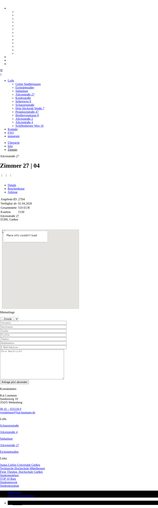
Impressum (14, 492)
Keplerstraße (23, 25)
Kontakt (13, 56)
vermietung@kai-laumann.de (17, 412)
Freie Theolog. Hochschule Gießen (21, 471)
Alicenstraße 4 (24, 50)
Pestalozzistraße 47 (27, 39)
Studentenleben (9, 475)
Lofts (11, 8)
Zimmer (12, 149)
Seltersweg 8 (23, 29)
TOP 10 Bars (8, 478)
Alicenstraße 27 (24, 22)
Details (12, 185)
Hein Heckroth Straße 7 (29, 36)
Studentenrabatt (9, 485)
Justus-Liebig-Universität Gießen (20, 465)
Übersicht (13, 142)
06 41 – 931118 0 (10, 409)
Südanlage (21, 18)
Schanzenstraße (24, 32)
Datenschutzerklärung (21, 495)
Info (10, 146)
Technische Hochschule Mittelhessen (22, 468)
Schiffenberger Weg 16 (29, 53)
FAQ (11, 60)
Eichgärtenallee (24, 15)
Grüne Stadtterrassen (28, 11)
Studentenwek (8, 482)
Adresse (13, 192)
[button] (15, 503)
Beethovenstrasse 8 (27, 43)
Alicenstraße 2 (24, 46)
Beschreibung (16, 188)
